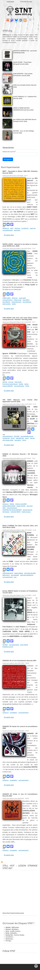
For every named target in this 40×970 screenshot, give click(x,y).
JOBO (4, 508)
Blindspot (15, 929)
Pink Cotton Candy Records (10, 384)
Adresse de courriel (9, 151)
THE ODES (16, 436)
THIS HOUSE (18, 382)
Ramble (21, 384)
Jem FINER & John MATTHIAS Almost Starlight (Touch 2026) (24, 120)
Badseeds (13, 933)
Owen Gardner (7, 304)
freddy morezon (26, 512)
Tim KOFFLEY (25, 228)
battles (14, 304)
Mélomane (15, 927)
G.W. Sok (10, 382)
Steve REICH (26, 300)
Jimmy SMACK (24, 645)
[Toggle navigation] (30, 20)
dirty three (30, 506)
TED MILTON (6, 438)
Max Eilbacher (6, 302)
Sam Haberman (27, 302)
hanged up (6, 504)
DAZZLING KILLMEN (30, 573)
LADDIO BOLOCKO (8, 573)
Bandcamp (9, 939)
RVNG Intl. (15, 298)
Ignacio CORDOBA (8, 386)
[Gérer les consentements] (36, 966)
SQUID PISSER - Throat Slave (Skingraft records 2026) (22, 63)
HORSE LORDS (7, 298)
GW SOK (5, 382)
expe (15, 577)
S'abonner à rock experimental (2, 862)
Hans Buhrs (17, 440)
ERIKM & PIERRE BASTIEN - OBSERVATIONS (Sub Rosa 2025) (23, 109)
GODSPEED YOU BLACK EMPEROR (12, 510)
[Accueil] (19, 11)
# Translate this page (26, 1)
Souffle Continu (15, 931)
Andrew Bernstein (16, 302)
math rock (33, 228)
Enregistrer (8, 159)
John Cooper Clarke (8, 440)
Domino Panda (19, 935)
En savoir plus (9, 235)
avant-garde (22, 298)
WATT (11, 228)
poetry (27, 438)
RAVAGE (12, 504)
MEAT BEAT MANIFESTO (26, 575)
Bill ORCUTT (6, 228)
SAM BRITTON (20, 438)
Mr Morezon (6, 512)
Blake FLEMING (18, 573)
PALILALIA (17, 228)
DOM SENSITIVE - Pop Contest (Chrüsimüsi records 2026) (22, 74)
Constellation (13, 712)
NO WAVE (5, 645)
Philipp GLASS (17, 300)
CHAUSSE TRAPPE (15, 512)
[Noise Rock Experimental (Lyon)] (13, 913)
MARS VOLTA (6, 575)
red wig (26, 384)
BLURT (13, 438)
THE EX (27, 386)
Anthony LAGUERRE (21, 504)
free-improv (17, 230)
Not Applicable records (27, 436)
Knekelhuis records (8, 647)
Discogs (8, 941)
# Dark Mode (10, 2)
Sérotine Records (27, 510)
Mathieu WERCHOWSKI (9, 506)
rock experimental (8, 230)
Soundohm (9, 937)
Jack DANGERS (15, 575)
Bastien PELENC (21, 506)
